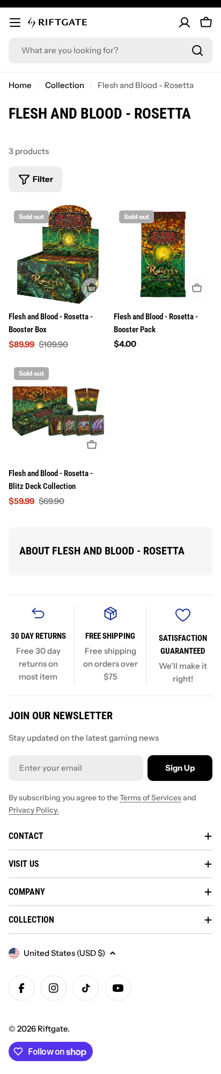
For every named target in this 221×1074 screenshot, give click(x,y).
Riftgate (53, 1029)
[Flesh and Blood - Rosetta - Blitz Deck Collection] (58, 411)
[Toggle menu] (15, 22)
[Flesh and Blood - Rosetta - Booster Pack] (163, 254)
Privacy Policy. (34, 810)
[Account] (184, 22)
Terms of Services (150, 797)
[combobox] (110, 50)
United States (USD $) (64, 953)
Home (20, 85)
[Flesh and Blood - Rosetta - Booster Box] (58, 254)
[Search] (197, 50)
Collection (64, 85)
